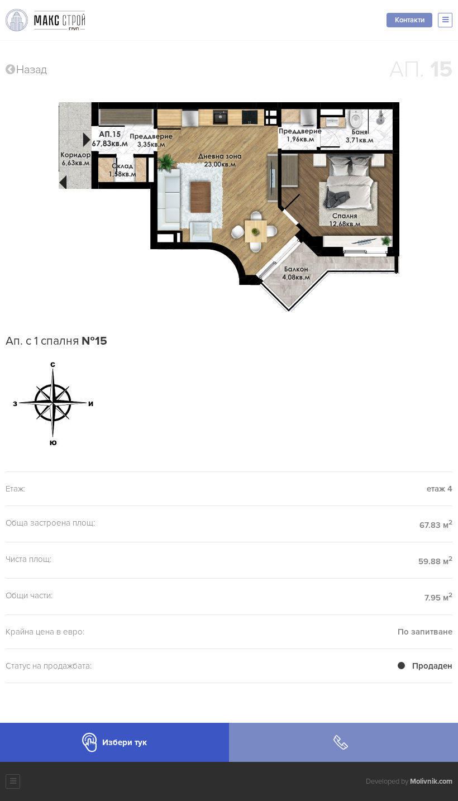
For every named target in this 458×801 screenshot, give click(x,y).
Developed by (409, 781)
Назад (31, 70)
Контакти (409, 20)
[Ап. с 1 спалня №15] (229, 207)
